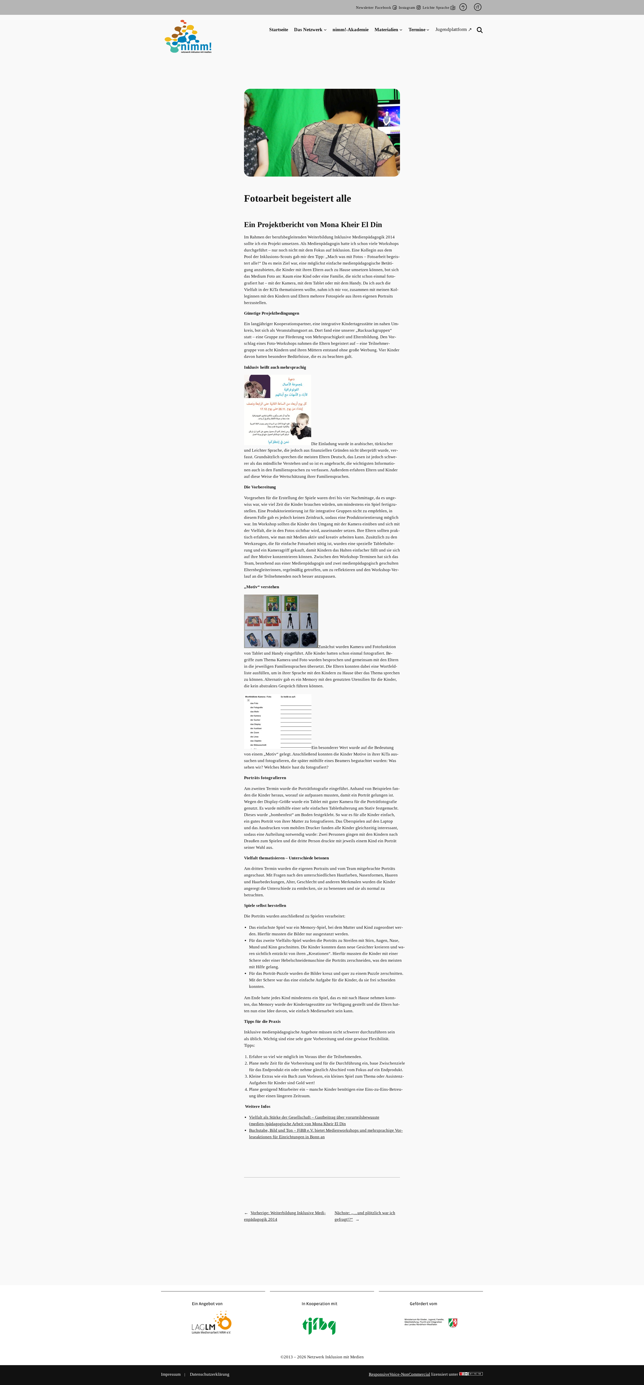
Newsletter (365, 8)
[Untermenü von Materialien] (401, 29)
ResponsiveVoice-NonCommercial (399, 1374)
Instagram (407, 8)
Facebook (383, 8)
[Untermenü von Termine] (427, 29)
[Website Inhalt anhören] (463, 7)
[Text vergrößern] (477, 7)
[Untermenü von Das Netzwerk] (325, 29)
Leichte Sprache (436, 8)
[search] (480, 30)
